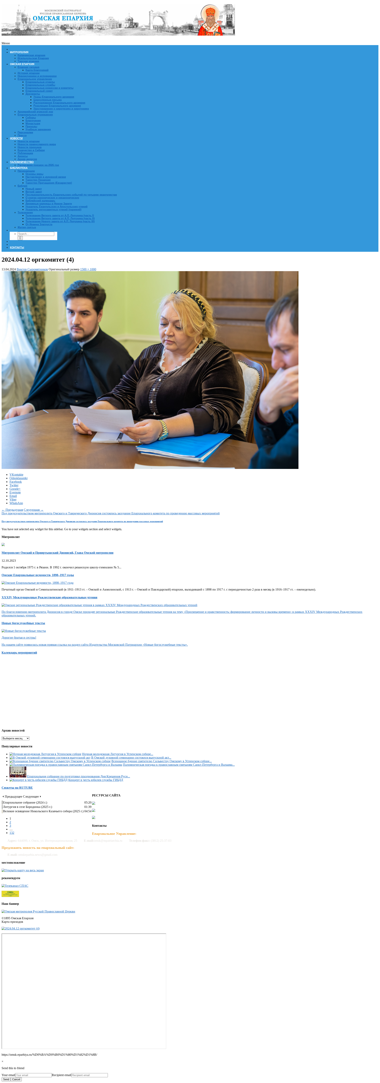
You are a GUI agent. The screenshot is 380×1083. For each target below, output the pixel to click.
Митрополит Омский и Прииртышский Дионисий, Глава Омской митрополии (57, 552)
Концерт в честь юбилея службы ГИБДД (95, 780)
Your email (8, 1075)
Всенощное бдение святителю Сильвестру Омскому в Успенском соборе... (161, 761)
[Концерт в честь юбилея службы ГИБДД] (38, 780)
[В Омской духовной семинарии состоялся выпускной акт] (50, 757)
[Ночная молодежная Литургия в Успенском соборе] (45, 754)
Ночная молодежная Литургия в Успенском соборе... (117, 754)
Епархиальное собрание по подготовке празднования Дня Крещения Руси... (78, 776)
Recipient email (61, 1075)
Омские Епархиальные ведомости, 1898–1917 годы (38, 575)
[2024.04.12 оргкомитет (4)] (150, 468)
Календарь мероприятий (19, 652)
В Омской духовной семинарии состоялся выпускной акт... (131, 757)
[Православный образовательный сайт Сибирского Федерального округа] (10, 895)
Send (6, 1079)
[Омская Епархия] (118, 33)
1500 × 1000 (88, 269)
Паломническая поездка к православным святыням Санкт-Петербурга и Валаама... (179, 764)
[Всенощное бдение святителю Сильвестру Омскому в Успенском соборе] (60, 761)
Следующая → (34, 509)
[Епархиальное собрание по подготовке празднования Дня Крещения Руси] (18, 776)
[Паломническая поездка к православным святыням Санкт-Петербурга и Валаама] (66, 764)
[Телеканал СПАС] (15, 885)
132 (12, 832)
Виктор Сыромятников (32, 269)
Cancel (16, 1079)
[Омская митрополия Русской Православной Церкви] (38, 911)
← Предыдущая (12, 509)
